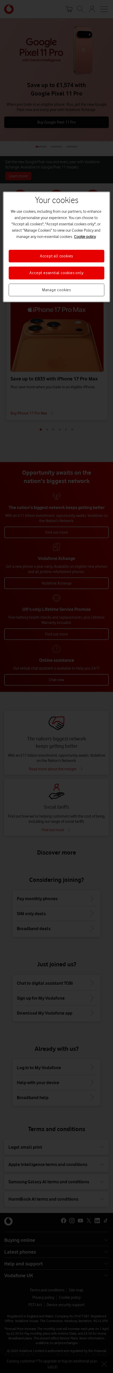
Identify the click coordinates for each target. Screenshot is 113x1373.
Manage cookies (56, 290)
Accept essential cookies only (56, 273)
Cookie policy (85, 236)
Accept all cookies (56, 256)
